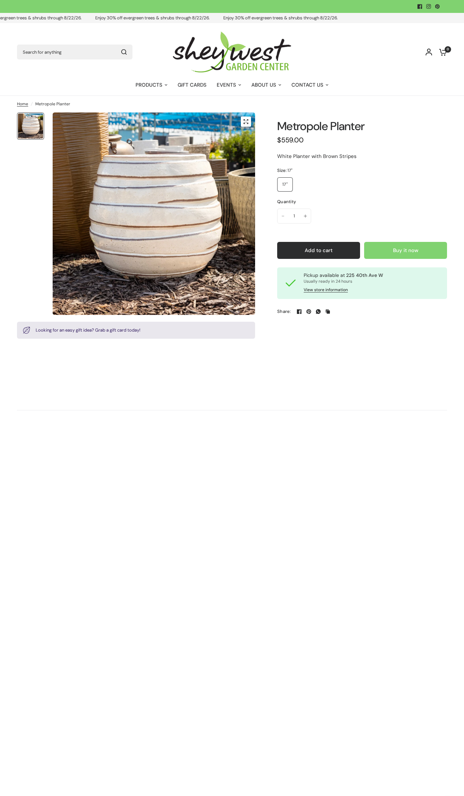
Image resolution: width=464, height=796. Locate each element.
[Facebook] (419, 6)
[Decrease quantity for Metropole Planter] (283, 216)
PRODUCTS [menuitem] (149, 85)
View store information (326, 290)
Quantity (286, 202)
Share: (284, 311)
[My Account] (428, 51)
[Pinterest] (437, 6)
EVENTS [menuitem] (226, 85)
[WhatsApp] (318, 311)
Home (22, 104)
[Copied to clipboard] (328, 311)
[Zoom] (246, 122)
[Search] (123, 52)
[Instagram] (428, 6)
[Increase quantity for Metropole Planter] (305, 216)
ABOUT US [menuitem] (263, 85)
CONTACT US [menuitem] (307, 85)
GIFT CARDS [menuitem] (192, 85)
